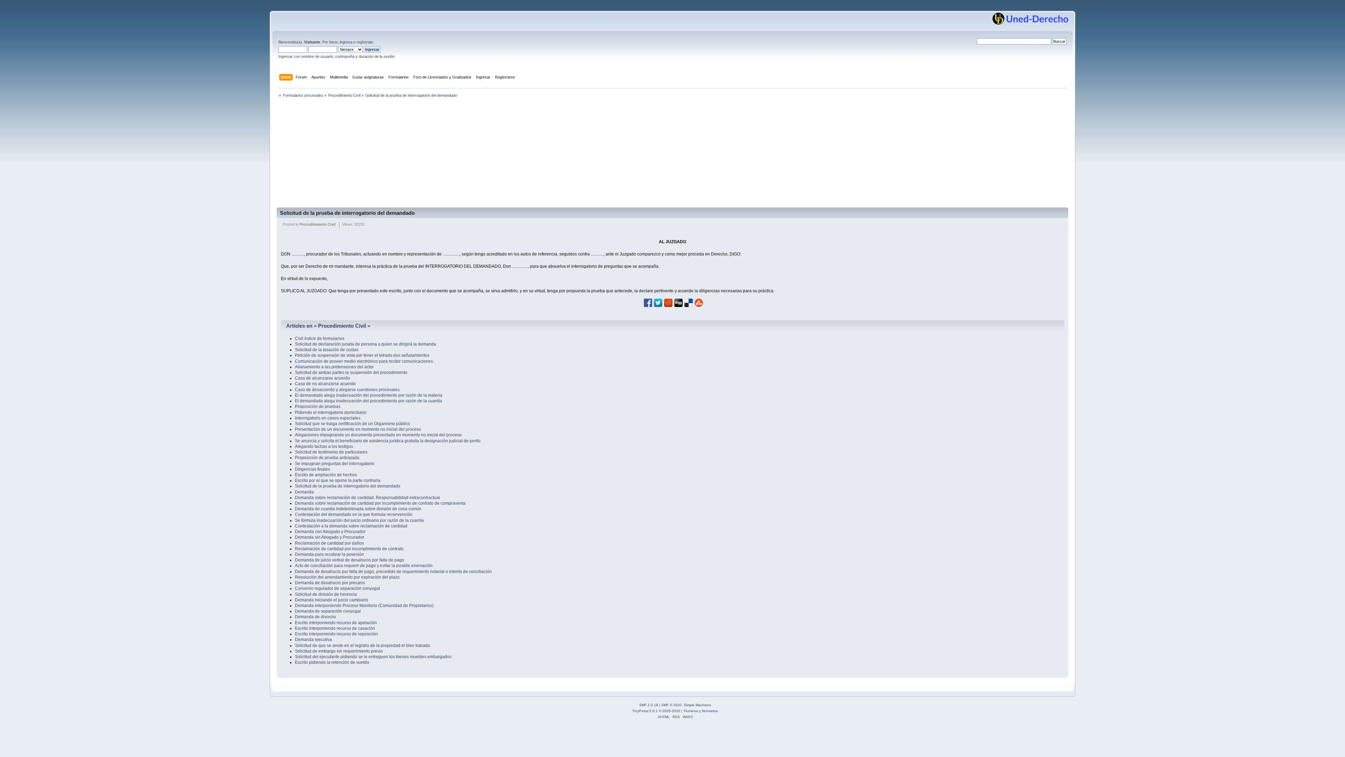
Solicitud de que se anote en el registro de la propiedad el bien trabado (362, 645)
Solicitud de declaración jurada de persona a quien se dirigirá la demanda (365, 344)
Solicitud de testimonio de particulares (331, 452)
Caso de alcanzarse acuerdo (322, 378)
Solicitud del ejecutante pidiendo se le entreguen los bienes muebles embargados (373, 656)
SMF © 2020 (671, 705)
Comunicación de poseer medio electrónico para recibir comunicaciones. (364, 361)
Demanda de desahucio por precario (330, 582)
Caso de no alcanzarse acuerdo (325, 383)
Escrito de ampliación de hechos (326, 474)
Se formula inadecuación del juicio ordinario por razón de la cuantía (359, 520)
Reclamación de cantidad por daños (329, 543)
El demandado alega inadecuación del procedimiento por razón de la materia (368, 395)
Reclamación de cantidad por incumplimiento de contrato (349, 548)
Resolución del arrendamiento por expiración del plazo (347, 577)
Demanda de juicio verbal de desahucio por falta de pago (349, 560)
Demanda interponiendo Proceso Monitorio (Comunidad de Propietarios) (364, 605)
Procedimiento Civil (317, 224)
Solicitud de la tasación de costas (326, 349)
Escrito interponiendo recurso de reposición (336, 634)
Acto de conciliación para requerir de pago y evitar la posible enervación (364, 565)
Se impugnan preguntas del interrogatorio (334, 463)
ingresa (346, 42)
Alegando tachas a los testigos (324, 446)
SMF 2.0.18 (648, 705)
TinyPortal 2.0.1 (645, 711)
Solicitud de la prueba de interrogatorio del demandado (347, 213)
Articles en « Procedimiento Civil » (328, 326)
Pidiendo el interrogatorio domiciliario (330, 412)
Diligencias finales (312, 469)
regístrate (365, 42)
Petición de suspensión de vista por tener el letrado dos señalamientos (362, 355)
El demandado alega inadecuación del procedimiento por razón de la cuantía (368, 400)
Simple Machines (697, 705)
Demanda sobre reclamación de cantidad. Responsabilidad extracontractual (367, 497)
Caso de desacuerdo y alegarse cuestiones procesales (347, 389)
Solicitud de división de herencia (326, 594)
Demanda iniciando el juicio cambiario (331, 600)
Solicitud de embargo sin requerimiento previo (339, 651)
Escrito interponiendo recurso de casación (335, 628)
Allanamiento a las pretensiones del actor (334, 366)
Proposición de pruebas (317, 406)
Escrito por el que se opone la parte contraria (337, 480)
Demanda (304, 492)
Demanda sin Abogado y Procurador (329, 537)
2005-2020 (671, 711)
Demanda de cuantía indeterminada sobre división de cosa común (358, 508)
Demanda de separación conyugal (328, 611)
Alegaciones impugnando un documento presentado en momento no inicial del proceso (378, 434)
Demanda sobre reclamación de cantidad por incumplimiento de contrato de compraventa (380, 503)
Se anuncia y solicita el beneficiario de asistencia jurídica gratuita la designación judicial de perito (388, 440)
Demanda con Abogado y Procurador (330, 531)
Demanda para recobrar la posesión (329, 554)
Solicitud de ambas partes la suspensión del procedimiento (351, 372)
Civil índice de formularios (319, 338)
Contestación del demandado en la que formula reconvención (354, 514)
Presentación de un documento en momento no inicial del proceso (358, 429)
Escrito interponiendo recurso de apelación (336, 622)
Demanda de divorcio (315, 616)
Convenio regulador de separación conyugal (337, 588)
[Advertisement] (672, 155)
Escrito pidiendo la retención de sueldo (332, 662)
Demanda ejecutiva (313, 639)
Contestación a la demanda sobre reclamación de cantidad (351, 526)
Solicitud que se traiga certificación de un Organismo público (352, 423)
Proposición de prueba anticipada (327, 457)
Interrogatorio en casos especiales (327, 418)
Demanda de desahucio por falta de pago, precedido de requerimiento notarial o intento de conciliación (393, 571)
